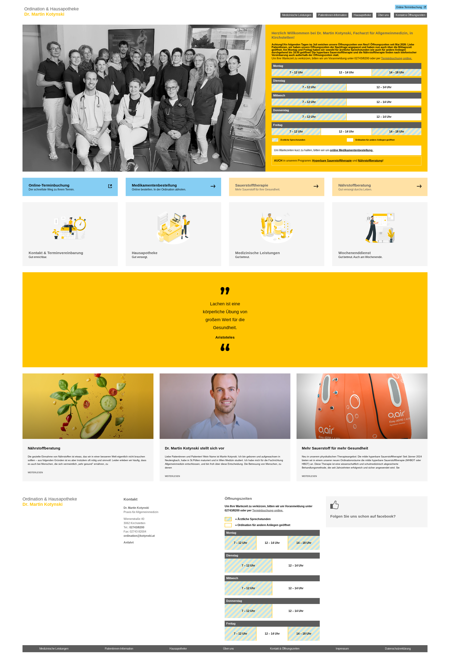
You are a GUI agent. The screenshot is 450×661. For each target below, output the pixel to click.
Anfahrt (129, 542)
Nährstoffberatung (370, 160)
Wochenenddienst (354, 253)
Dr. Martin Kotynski (44, 14)
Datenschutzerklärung (398, 648)
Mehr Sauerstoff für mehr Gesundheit (335, 448)
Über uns (383, 15)
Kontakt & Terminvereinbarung (56, 253)
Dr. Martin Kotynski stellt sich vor (194, 448)
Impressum (342, 648)
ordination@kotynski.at (139, 535)
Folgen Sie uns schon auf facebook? (363, 516)
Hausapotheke (362, 15)
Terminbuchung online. (396, 58)
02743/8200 (136, 527)
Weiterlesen (35, 472)
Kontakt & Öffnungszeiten (410, 15)
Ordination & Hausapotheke (51, 8)
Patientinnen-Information (332, 15)
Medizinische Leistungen (296, 15)
